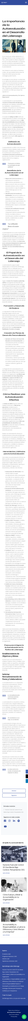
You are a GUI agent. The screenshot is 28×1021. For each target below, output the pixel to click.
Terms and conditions (14, 1014)
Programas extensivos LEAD (9, 956)
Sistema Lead (5, 958)
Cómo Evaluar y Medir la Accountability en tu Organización (12, 897)
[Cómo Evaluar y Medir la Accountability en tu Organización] (14, 884)
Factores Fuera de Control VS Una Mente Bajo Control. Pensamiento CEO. (14, 867)
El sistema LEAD (6, 954)
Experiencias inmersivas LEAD (9, 961)
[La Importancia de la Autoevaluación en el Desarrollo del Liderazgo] (14, 46)
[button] (24, 1016)
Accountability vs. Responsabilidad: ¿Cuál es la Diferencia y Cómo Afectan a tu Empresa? (14, 928)
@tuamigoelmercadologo (14, 1012)
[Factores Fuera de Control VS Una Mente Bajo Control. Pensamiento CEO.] (14, 854)
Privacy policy (14, 1016)
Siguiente (14, 795)
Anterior (14, 790)
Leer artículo (6, 873)
